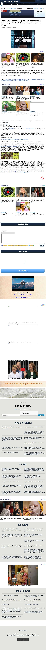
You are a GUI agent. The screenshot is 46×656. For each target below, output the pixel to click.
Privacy (21, 628)
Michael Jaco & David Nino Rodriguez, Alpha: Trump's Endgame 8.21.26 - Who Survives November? (11, 428)
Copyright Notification (36, 628)
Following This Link (24, 172)
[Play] (23, 283)
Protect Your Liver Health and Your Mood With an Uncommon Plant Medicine (34, 596)
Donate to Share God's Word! (23, 297)
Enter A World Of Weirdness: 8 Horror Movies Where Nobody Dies (37, 214)
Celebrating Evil (5, 604)
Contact (18, 628)
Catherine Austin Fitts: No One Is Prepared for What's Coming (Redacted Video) (34, 438)
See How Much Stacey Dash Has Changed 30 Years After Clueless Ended (22, 214)
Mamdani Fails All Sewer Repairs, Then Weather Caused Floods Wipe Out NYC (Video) (34, 448)
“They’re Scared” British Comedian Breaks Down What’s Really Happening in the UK (33, 612)
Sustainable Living (34, 4)
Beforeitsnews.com (11, 8)
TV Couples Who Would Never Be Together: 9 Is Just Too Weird (20, 585)
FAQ (15, 628)
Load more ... (23, 271)
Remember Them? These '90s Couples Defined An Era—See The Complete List (37, 114)
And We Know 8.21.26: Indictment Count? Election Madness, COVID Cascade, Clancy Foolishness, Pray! (33, 535)
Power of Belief (26, 4)
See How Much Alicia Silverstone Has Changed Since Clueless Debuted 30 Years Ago (22, 323)
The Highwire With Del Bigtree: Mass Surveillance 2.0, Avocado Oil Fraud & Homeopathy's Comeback (32, 476)
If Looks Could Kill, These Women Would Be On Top (7, 98)
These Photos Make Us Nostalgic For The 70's (35, 98)
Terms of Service (27, 628)
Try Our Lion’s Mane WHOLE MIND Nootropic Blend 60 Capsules (14, 139)
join (6, 124)
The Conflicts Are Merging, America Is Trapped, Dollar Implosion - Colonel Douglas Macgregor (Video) (12, 546)
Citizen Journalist (30, 128)
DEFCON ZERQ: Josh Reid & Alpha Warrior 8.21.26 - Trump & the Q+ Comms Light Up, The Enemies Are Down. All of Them (34, 453)
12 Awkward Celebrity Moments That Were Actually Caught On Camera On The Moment (22, 99)
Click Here (11, 128)
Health (14, 4)
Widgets (25, 630)
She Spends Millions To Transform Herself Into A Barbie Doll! (23, 200)
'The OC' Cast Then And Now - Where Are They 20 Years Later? (37, 200)
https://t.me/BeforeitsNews (37, 394)
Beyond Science (19, 4)
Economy (10, 4)
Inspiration (41, 4)
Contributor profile (12, 15)
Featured (5, 4)
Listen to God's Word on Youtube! (23, 294)
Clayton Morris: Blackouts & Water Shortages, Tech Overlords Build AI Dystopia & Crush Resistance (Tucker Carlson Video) (11, 476)
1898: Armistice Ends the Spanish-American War (34, 608)
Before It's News (11, 1)
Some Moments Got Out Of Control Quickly (18, 360)
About (3, 628)
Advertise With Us (9, 628)
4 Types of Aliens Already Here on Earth (10, 452)
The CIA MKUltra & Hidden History (31, 604)
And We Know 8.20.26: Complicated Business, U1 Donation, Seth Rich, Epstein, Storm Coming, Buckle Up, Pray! (12, 557)
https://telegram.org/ (17, 394)
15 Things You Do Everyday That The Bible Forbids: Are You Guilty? (22, 114)
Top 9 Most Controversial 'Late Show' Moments (8, 214)
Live (44, 4)
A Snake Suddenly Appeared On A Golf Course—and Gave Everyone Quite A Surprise (7, 200)
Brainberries (4, 96)
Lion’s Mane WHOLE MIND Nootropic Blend (10, 146)
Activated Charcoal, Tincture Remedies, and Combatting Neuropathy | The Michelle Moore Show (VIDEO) (11, 492)
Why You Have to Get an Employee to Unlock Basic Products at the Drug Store (11, 617)
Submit (41, 415)
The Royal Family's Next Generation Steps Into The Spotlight (22, 378)
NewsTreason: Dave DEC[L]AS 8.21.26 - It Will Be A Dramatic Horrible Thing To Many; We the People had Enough (34, 443)
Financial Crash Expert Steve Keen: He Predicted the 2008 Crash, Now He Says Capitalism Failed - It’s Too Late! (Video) (33, 557)
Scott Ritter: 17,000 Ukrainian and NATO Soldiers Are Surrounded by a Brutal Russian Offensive (11, 469)
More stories (18, 15)
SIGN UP (17, 409)
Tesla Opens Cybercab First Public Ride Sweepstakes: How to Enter (32, 600)
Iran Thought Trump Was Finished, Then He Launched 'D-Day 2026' (33, 545)
